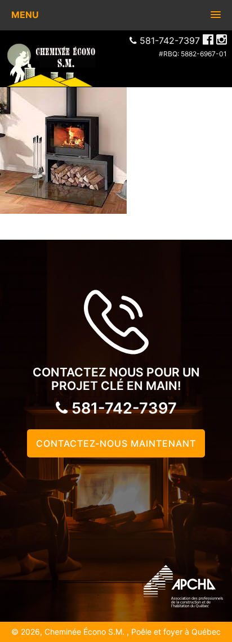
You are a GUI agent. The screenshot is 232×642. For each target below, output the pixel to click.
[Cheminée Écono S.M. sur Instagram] (221, 39)
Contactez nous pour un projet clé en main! (116, 379)
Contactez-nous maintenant (116, 443)
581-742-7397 (122, 408)
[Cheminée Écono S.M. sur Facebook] (208, 39)
